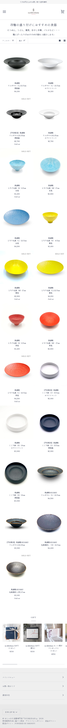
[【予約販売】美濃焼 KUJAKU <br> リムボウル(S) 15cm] (17, 522)
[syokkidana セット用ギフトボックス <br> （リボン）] (53, 633)
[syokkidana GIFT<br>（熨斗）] (32, 633)
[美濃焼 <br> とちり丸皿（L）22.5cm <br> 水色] (17, 217)
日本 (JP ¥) (10, 712)
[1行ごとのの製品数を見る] (59, 40)
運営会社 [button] (6, 695)
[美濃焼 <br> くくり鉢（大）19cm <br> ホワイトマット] (17, 422)
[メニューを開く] (7, 12)
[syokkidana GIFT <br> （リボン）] (11, 633)
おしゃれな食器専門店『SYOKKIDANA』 (21, 718)
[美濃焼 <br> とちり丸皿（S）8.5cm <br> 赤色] (17, 320)
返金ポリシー (50, 721)
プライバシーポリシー (34, 721)
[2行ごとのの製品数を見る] (64, 40)
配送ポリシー (7, 723)
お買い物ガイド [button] (8, 686)
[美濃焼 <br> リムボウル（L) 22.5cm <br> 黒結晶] (17, 62)
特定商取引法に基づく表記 (13, 721)
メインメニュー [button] (8, 677)
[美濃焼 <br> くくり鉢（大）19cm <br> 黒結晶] (17, 472)
